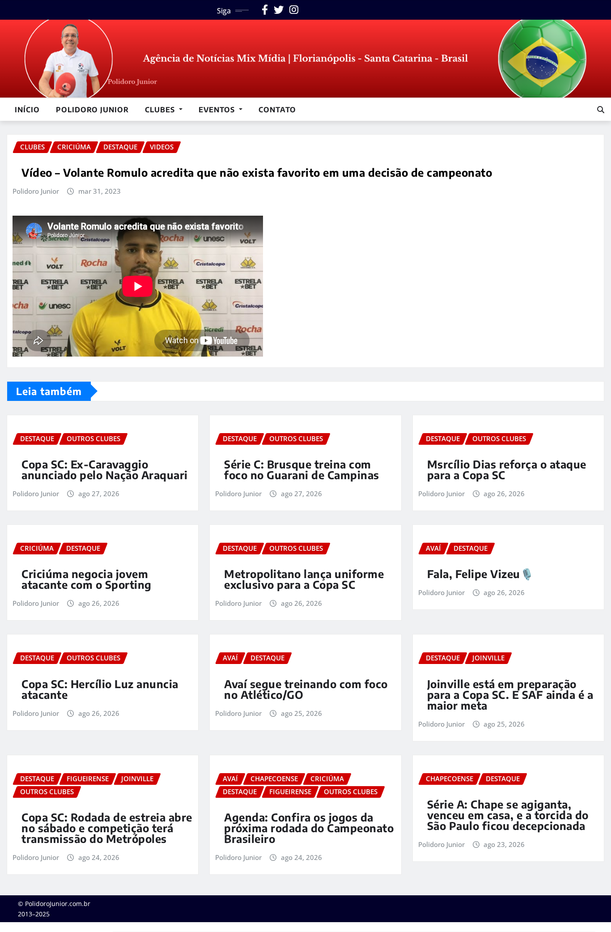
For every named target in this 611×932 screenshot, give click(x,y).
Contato (277, 109)
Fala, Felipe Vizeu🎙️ (480, 573)
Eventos (218, 109)
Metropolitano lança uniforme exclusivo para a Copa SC (304, 579)
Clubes (161, 109)
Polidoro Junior (92, 109)
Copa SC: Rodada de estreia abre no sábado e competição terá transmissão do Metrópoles (106, 827)
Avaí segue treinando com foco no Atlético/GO (306, 689)
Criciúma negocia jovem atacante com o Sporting (86, 579)
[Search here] (600, 110)
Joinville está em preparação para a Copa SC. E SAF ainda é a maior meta (510, 694)
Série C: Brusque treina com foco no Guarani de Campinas (301, 469)
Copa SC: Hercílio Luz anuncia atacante (99, 689)
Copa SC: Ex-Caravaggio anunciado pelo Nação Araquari (104, 469)
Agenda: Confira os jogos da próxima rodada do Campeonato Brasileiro (309, 827)
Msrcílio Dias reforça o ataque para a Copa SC (506, 469)
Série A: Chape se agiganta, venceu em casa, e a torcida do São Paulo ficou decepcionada (508, 814)
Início (27, 109)
